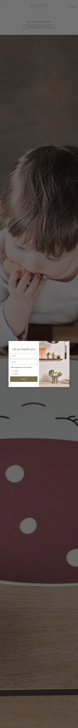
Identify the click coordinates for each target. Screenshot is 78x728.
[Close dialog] (67, 343)
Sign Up (23, 379)
